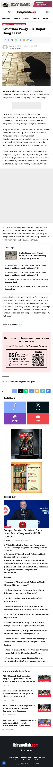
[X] (38, 407)
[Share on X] (12, 40)
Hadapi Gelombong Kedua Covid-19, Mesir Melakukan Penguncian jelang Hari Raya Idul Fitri (18, 693)
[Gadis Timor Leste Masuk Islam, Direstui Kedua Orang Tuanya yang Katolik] (11, 255)
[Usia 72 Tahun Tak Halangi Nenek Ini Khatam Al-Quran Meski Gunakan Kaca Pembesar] (44, 708)
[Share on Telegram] (20, 40)
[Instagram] (15, 418)
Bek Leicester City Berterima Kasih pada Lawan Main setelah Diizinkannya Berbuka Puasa (19, 723)
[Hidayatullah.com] (26, 12)
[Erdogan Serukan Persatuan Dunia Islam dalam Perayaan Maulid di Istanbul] (26, 514)
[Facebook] (15, 407)
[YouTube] (28, 750)
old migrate (20, 382)
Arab (11, 382)
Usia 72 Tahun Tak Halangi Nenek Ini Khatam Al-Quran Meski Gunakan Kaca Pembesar (18, 708)
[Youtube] (38, 418)
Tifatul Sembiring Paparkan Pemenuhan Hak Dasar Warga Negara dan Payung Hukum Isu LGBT (25, 548)
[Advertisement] (26, 105)
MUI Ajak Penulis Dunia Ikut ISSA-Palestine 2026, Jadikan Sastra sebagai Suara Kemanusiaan (26, 569)
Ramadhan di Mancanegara (14, 24)
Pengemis (31, 382)
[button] (4, 12)
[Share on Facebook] (8, 40)
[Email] (23, 40)
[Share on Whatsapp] (16, 40)
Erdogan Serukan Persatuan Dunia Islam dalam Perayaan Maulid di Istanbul (23, 533)
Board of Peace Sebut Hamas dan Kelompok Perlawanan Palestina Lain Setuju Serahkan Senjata (25, 642)
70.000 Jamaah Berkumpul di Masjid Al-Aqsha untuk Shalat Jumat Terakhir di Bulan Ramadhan (19, 678)
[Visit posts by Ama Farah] (5, 47)
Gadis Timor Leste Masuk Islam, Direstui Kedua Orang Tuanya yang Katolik (32, 256)
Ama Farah (12, 46)
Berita (7, 526)
